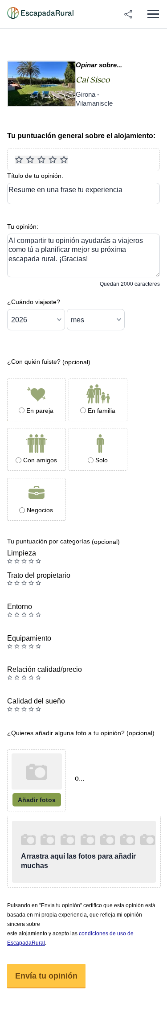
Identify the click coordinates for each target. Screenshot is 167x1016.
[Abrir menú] (153, 14)
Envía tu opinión (46, 975)
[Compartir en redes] (128, 14)
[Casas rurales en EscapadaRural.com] (40, 14)
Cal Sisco (93, 80)
